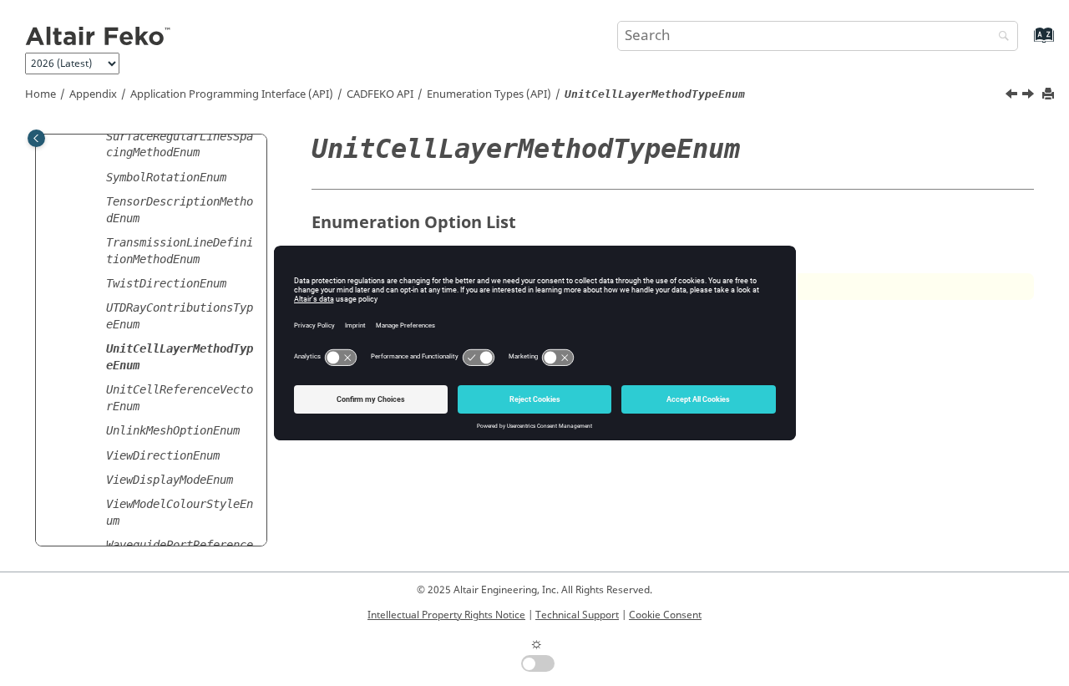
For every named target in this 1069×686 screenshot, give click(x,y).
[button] (99, 137)
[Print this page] (1049, 95)
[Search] (999, 37)
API (380, 94)
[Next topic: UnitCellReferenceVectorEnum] (1029, 96)
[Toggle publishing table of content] (36, 138)
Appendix (93, 94)
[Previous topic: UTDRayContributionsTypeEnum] (1013, 96)
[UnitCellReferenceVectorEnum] (1029, 96)
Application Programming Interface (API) (231, 94)
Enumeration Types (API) (489, 94)
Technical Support (577, 614)
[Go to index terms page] (1026, 43)
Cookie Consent (665, 614)
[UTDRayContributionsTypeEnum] (1013, 96)
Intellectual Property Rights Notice (446, 614)
